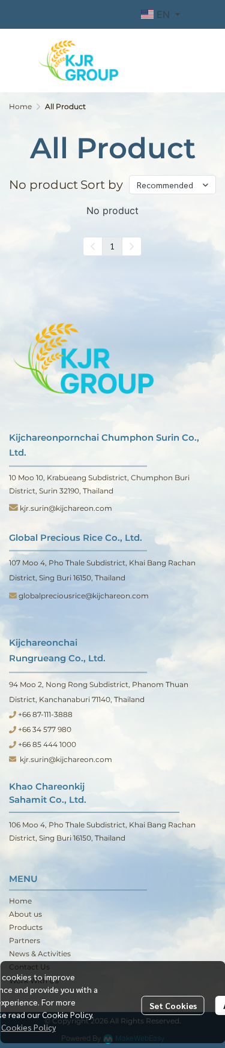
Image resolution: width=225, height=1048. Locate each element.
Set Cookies (173, 1005)
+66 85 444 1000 (46, 744)
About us (25, 914)
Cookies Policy (28, 1027)
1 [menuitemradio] (112, 245)
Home (20, 106)
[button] (160, 14)
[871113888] (12, 714)
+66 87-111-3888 (44, 714)
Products (26, 927)
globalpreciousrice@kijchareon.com (85, 595)
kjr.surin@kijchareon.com (66, 508)
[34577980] (12, 729)
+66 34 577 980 (44, 729)
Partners (24, 940)
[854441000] (12, 744)
